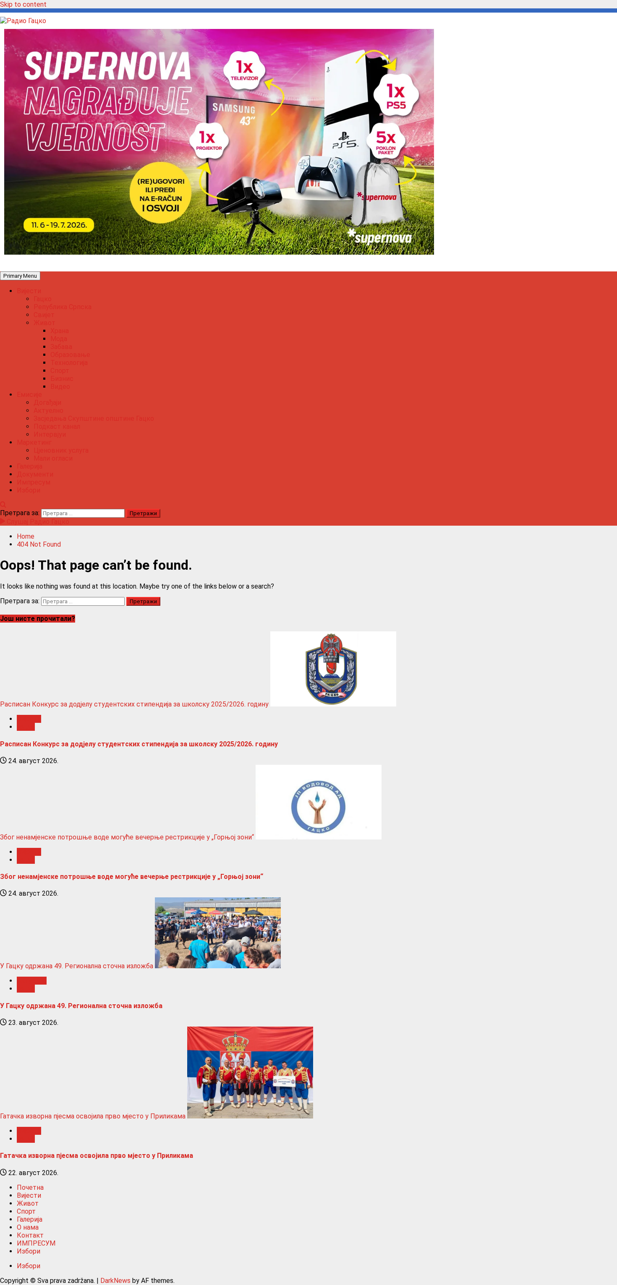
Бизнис (61, 379)
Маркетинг (34, 442)
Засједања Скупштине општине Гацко (94, 418)
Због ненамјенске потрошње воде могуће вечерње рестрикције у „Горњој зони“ (127, 837)
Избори (28, 490)
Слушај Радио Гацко (37, 522)
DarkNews (115, 1281)
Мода (58, 339)
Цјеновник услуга (61, 450)
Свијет (44, 315)
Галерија (29, 466)
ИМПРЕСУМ (36, 1243)
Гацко (43, 299)
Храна (59, 331)
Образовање (70, 355)
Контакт (30, 1235)
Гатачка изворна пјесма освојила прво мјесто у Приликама (93, 1116)
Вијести (29, 291)
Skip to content (23, 4)
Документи (35, 474)
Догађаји (47, 403)
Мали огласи (53, 458)
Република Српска (63, 307)
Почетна (30, 1187)
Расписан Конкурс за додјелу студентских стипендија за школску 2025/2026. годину (134, 704)
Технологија (69, 363)
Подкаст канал (57, 426)
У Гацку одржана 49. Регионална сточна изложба (76, 966)
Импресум (33, 482)
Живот (44, 323)
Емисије (29, 395)
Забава (61, 347)
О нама (28, 1227)
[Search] (3, 505)
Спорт (59, 371)
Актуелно (48, 410)
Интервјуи (50, 434)
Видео (60, 387)
